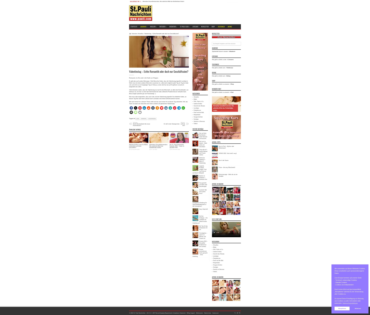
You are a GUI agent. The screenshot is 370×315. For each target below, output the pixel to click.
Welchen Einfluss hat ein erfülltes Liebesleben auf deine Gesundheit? (138, 146)
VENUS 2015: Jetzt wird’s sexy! (228, 153)
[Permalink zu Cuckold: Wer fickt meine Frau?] (195, 194)
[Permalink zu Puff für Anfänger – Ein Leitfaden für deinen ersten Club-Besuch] (195, 220)
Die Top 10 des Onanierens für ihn (203, 227)
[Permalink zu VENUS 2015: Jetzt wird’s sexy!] (215, 158)
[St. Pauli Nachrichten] (140, 19)
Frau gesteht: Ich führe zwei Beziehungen (203, 184)
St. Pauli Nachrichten (139, 313)
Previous (239, 98)
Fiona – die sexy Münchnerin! (227, 167)
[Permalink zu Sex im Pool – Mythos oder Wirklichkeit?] (215, 151)
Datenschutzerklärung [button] (350, 303)
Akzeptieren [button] (342, 308)
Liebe (137, 118)
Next (239, 101)
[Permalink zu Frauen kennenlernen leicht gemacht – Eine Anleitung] (195, 254)
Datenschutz (207, 313)
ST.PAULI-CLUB (185, 26)
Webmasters (199, 313)
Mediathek (173, 26)
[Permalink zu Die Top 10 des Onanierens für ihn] (195, 230)
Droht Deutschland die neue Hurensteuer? (141, 124)
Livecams (195, 26)
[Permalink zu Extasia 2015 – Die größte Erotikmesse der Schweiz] (195, 246)
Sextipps (196, 119)
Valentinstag (152, 118)
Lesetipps (196, 108)
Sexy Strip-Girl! (203, 209)
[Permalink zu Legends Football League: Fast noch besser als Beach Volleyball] (195, 170)
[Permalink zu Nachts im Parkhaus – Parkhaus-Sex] (195, 180)
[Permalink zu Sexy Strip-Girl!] (195, 213)
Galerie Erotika (198, 103)
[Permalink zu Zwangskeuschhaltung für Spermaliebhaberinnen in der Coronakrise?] (195, 201)
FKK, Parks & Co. (199, 101)
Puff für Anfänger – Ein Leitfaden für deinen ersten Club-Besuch (200, 219)
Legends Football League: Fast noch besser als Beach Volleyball (200, 169)
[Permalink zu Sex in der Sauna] (215, 165)
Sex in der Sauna (223, 160)
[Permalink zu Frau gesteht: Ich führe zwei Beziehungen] (195, 187)
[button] (131, 108)
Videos (196, 123)
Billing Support (191, 313)
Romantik (143, 118)
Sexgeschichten (198, 117)
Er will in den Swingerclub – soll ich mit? (174, 124)
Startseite (133, 26)
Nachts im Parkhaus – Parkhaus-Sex (203, 177)
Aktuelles (140, 33)
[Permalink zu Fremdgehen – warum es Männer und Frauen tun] (195, 237)
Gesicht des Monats (199, 106)
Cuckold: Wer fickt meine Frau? (203, 191)
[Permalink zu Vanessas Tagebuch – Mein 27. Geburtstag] (195, 162)
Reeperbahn (197, 114)
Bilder (195, 99)
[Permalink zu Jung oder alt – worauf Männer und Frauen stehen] (195, 154)
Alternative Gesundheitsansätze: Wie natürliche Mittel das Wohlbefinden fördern (158, 146)
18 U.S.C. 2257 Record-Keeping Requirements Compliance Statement (166, 313)
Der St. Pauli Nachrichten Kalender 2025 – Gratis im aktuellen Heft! (160, 1)
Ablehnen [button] (358, 308)
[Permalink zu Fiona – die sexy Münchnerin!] (215, 172)
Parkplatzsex (197, 110)
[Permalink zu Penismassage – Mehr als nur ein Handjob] (215, 179)
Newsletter (205, 26)
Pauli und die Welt (199, 112)
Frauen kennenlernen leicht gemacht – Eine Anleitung (200, 253)
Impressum (215, 313)
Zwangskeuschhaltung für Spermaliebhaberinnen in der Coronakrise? (200, 204)
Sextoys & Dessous (199, 121)
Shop (213, 26)
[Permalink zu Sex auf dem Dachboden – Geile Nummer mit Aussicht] (195, 138)
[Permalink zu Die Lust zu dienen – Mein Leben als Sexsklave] (195, 146)
